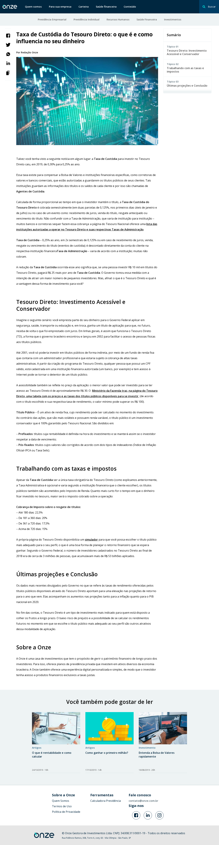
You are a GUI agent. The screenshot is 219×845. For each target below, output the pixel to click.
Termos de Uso (62, 806)
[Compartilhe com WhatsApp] (8, 54)
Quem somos (33, 6)
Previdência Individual (86, 19)
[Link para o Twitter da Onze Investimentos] (148, 815)
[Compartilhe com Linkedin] (8, 63)
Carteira (84, 6)
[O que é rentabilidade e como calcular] (56, 728)
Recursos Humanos (118, 19)
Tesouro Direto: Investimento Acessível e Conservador (187, 52)
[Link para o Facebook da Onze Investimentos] (136, 815)
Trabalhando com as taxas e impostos (185, 69)
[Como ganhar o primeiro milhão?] (109, 728)
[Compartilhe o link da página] (8, 72)
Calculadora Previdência (105, 801)
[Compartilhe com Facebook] (8, 35)
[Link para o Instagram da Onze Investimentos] (159, 815)
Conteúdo (130, 6)
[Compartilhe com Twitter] (8, 44)
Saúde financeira (106, 6)
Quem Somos (60, 801)
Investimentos (172, 19)
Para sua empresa (60, 6)
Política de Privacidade (66, 812)
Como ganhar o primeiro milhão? (106, 753)
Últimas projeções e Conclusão (187, 85)
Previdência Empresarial (52, 19)
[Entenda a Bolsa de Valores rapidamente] (163, 728)
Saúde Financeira (147, 19)
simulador (91, 539)
